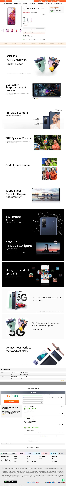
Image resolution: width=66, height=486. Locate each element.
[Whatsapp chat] (63, 480)
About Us (53, 458)
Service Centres (54, 461)
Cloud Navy (28, 21)
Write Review (11, 401)
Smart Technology (49, 3)
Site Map (15, 459)
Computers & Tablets (17, 3)
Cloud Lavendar (31, 21)
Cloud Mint (24, 21)
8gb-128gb (25, 25)
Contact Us (15, 458)
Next (21, 30)
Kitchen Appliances (32, 3)
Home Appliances (41, 3)
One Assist (15, 461)
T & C (27, 458)
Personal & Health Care (58, 3)
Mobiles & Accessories (8, 3)
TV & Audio (25, 3)
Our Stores (54, 459)
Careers (40, 458)
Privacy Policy (29, 459)
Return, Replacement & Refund (31, 462)
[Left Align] (33, 1)
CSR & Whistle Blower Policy (31, 461)
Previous (1, 30)
